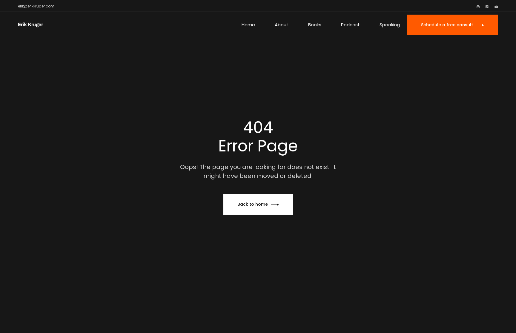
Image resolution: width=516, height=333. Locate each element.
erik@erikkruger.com (36, 6)
